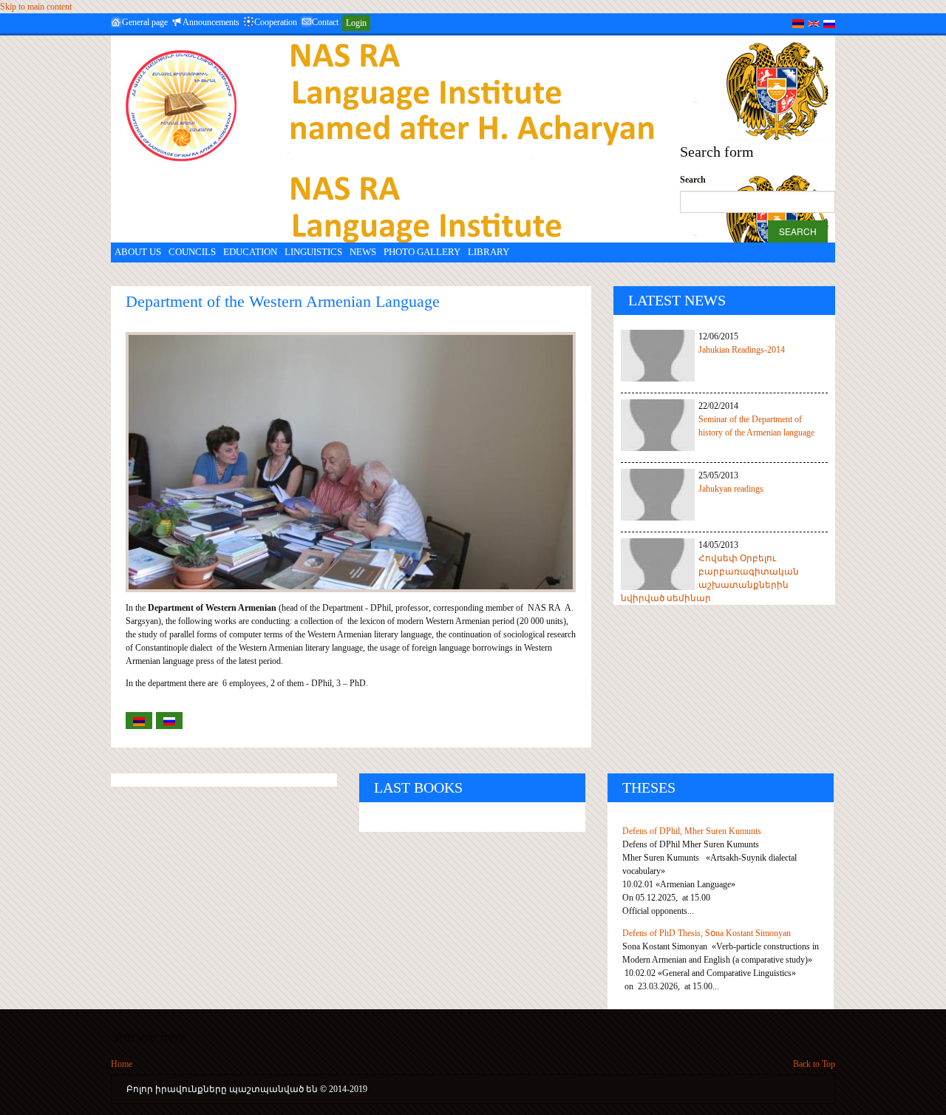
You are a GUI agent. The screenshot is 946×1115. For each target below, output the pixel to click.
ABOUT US (138, 251)
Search (693, 179)
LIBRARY (488, 251)
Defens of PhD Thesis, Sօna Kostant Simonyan (706, 933)
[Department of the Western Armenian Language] (814, 23)
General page (145, 22)
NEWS (363, 251)
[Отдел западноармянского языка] (829, 23)
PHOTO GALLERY (422, 251)
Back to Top (814, 1064)
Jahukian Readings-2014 (741, 350)
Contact (325, 22)
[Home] (181, 105)
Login (356, 22)
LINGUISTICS (313, 251)
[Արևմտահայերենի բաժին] (798, 23)
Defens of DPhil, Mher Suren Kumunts (691, 831)
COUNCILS (192, 251)
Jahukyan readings (730, 489)
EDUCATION (250, 251)
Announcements (211, 22)
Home (121, 1064)
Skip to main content (36, 6)
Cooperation (275, 22)
